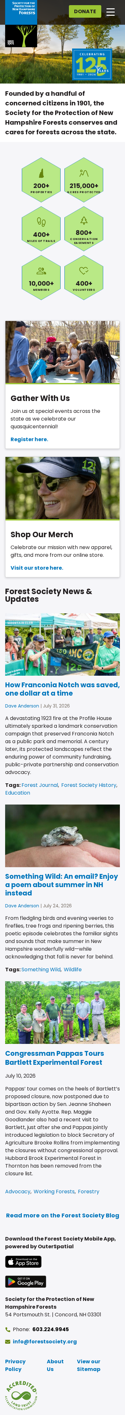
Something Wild (41, 969)
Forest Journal (39, 785)
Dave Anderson (22, 706)
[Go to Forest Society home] (21, 23)
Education (17, 792)
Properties (41, 179)
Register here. (29, 439)
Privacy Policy (15, 1365)
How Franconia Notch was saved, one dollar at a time (62, 689)
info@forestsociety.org (45, 1341)
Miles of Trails (41, 228)
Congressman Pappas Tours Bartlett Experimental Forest (54, 1058)
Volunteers (83, 277)
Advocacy (17, 1191)
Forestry (88, 1191)
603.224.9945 (50, 1329)
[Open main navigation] (110, 11)
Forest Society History (88, 785)
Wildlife (73, 969)
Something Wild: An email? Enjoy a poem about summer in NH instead (61, 885)
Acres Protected (83, 179)
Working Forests (54, 1191)
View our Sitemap (88, 1365)
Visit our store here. (37, 568)
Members (41, 277)
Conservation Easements (83, 228)
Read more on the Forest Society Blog (62, 1215)
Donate (85, 11)
